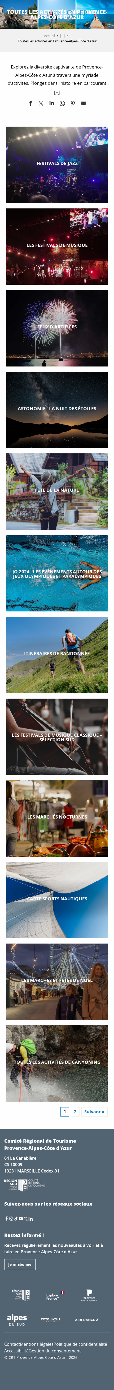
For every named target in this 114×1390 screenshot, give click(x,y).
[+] (57, 92)
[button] (70, 13)
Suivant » (94, 1112)
